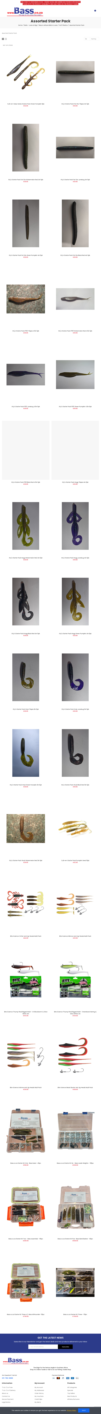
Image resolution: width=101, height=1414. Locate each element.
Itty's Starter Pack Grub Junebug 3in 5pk (75, 709)
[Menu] (3, 11)
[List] (6, 39)
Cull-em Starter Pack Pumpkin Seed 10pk (75, 860)
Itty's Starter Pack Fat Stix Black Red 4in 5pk (75, 255)
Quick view (44, 53)
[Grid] (3, 39)
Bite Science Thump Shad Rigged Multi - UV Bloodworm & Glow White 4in (25, 1013)
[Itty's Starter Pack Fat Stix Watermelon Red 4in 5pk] (26, 147)
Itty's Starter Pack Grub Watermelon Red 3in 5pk (25, 860)
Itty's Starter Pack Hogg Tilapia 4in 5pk (75, 482)
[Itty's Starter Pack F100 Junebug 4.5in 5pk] (26, 374)
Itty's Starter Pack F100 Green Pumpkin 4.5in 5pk (75, 407)
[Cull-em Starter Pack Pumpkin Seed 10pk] (75, 828)
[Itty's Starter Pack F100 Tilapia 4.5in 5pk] (26, 299)
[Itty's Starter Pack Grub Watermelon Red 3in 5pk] (26, 828)
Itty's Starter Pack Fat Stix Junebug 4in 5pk (75, 180)
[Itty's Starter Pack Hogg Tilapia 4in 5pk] (75, 450)
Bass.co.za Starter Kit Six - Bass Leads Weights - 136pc (75, 1163)
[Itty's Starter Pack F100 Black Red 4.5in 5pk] (26, 450)
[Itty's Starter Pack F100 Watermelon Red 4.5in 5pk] (75, 299)
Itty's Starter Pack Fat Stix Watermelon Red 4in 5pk (25, 180)
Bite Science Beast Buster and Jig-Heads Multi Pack (75, 1087)
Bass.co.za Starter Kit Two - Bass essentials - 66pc (26, 1239)
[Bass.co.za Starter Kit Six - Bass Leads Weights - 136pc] (75, 1131)
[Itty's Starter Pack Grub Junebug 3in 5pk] (75, 677)
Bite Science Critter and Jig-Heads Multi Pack (25, 936)
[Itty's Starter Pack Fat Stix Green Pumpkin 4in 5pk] (26, 223)
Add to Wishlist (44, 49)
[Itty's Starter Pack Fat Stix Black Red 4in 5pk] (75, 223)
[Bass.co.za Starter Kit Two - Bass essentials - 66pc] (26, 1206)
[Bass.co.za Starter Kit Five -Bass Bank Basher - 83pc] (75, 1206)
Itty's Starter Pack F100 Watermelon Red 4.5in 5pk (75, 331)
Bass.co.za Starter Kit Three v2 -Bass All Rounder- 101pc (25, 1314)
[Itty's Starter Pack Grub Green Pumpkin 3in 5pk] (26, 752)
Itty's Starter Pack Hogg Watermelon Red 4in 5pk (25, 558)
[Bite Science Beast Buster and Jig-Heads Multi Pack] (75, 1055)
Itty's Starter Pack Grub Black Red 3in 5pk (75, 785)
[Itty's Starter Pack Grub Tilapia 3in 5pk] (26, 677)
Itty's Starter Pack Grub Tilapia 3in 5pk (26, 709)
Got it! (84, 1410)
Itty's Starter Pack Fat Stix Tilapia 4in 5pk (75, 104)
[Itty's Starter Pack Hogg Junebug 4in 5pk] (75, 525)
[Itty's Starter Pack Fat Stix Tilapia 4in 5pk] (75, 72)
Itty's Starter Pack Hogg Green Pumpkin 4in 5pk (75, 634)
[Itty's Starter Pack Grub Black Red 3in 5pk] (75, 752)
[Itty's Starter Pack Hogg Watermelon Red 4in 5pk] (26, 525)
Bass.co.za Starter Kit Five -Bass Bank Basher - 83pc (75, 1239)
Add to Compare (44, 46)
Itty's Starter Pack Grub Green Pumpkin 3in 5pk (26, 785)
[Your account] (98, 11)
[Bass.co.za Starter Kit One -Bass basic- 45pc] (26, 1131)
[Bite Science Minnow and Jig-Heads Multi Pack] (75, 904)
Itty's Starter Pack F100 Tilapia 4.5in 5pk (26, 331)
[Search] (91, 11)
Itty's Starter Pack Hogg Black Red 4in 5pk (26, 634)
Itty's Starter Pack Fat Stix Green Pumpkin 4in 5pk (26, 255)
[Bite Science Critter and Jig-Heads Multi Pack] (26, 904)
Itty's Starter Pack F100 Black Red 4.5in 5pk (25, 482)
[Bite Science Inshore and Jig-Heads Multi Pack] (26, 1055)
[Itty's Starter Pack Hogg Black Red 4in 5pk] (26, 601)
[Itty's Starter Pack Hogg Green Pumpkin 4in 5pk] (75, 601)
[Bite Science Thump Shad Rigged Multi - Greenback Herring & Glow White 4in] (75, 979)
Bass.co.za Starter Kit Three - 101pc (75, 1314)
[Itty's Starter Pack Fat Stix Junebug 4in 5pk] (75, 147)
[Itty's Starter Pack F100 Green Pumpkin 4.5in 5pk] (75, 374)
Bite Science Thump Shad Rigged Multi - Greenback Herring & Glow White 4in (75, 1013)
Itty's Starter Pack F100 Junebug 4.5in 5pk (26, 407)
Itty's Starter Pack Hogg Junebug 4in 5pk (75, 558)
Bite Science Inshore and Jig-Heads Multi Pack (26, 1087)
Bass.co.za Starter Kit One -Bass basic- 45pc (25, 1163)
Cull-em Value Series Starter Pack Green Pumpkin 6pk (25, 104)
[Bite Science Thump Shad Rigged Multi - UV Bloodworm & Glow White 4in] (26, 979)
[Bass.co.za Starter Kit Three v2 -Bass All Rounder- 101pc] (26, 1282)
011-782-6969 (7, 1378)
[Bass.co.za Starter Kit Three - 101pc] (75, 1282)
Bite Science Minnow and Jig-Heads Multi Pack (75, 936)
